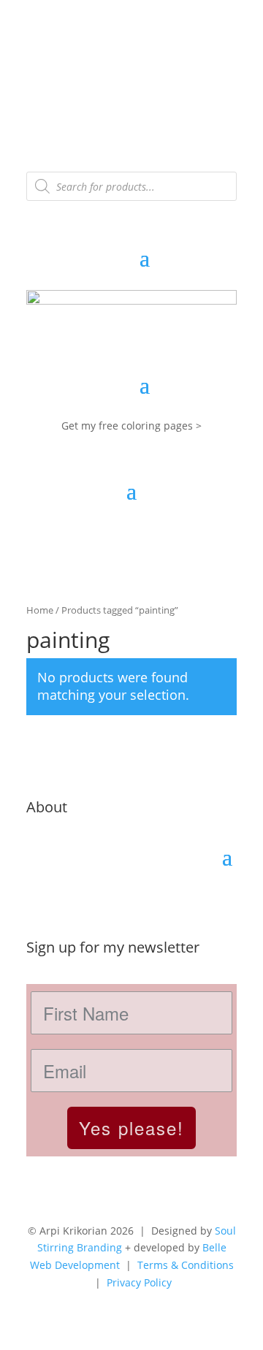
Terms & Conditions (185, 1265)
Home (39, 610)
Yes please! (131, 1127)
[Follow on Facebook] (67, 900)
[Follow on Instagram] (38, 900)
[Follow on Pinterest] (125, 900)
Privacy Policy (139, 1282)
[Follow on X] (96, 900)
